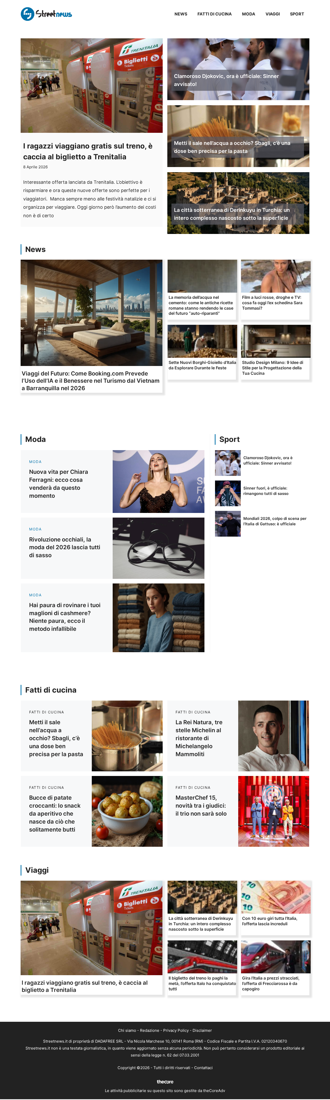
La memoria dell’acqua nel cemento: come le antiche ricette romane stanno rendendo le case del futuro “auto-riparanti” (201, 305)
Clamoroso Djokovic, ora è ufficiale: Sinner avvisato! (226, 80)
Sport (297, 13)
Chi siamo (127, 1030)
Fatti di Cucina (214, 13)
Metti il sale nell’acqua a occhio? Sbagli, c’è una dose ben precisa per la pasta (232, 147)
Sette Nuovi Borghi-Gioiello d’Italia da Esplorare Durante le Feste (202, 365)
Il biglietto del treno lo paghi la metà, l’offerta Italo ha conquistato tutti (202, 983)
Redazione (149, 1030)
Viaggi (273, 13)
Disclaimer (202, 1030)
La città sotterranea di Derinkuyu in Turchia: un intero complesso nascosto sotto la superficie (232, 214)
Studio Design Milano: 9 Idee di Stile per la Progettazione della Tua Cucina (272, 368)
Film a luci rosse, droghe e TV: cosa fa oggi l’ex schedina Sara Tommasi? (272, 303)
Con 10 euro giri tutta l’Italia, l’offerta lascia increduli (270, 921)
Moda (248, 13)
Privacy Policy (176, 1030)
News (181, 13)
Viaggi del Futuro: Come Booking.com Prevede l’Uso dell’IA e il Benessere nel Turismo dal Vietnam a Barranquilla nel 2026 (91, 380)
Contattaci (203, 1067)
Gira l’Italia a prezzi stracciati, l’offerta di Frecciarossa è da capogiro (271, 983)
